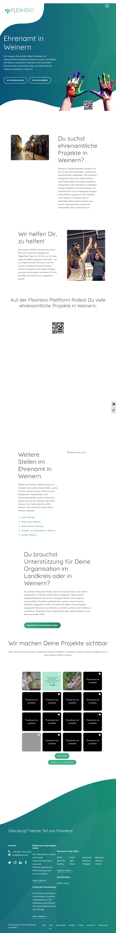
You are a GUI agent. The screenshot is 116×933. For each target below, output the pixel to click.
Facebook (25, 862)
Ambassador (61, 925)
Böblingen (99, 857)
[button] (31, 681)
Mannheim (87, 857)
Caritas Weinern (28, 535)
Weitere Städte (64, 870)
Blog (44, 925)
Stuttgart (86, 864)
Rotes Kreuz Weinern (31, 521)
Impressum (91, 925)
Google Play (33, 314)
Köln (72, 860)
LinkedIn (20, 862)
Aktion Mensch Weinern (32, 526)
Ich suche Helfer (40, 80)
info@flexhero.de (20, 855)
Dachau (60, 864)
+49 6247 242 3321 (21, 851)
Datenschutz (103, 925)
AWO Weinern (28, 517)
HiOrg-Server (63, 883)
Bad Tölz (61, 860)
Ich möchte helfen (15, 80)
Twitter (9, 862)
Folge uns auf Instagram (62, 762)
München (86, 860)
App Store (83, 314)
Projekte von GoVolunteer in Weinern (38, 530)
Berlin (59, 857)
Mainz (72, 864)
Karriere (72, 925)
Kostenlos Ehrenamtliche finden (42, 625)
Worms (98, 864)
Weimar (98, 860)
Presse (80, 925)
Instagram (15, 862)
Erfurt (72, 857)
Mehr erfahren (39, 880)
